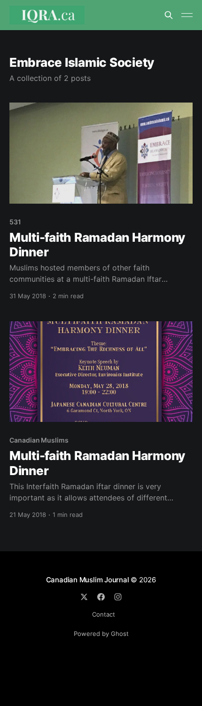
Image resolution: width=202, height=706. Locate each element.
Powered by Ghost (101, 633)
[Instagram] (118, 597)
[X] (84, 597)
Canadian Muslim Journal (88, 579)
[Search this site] (168, 15)
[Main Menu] (187, 15)
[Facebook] (101, 597)
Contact (103, 614)
